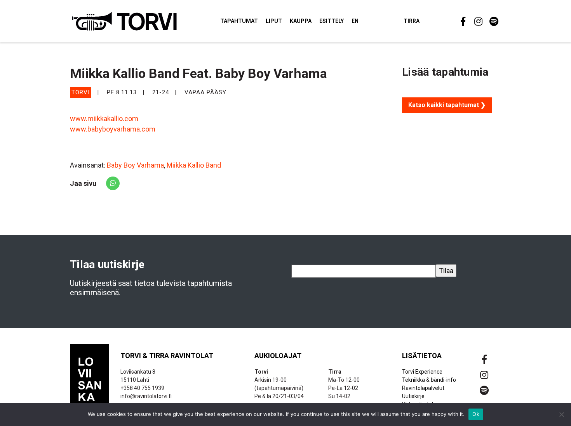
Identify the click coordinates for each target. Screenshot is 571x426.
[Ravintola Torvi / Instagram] (478, 21)
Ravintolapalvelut (423, 388)
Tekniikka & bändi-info (429, 380)
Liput (274, 21)
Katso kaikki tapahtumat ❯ (447, 105)
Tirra (412, 21)
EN (355, 21)
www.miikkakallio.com (104, 118)
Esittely (331, 21)
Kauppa (301, 21)
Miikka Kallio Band (194, 165)
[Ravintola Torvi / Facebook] (462, 21)
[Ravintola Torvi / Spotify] (493, 21)
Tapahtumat (239, 21)
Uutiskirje (413, 396)
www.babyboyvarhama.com (112, 129)
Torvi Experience (422, 372)
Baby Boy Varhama (135, 165)
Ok (475, 414)
